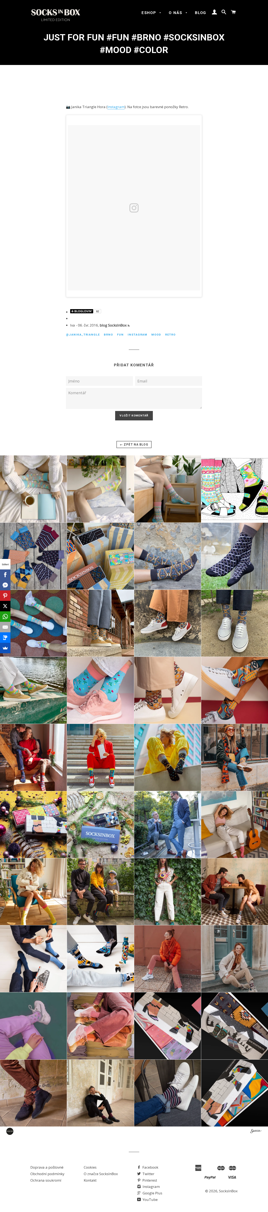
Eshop (150, 12)
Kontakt (90, 1180)
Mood (156, 334)
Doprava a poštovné (46, 1167)
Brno (108, 334)
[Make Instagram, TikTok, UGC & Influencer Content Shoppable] (256, 1131)
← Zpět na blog (134, 444)
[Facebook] (5, 574)
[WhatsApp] (5, 616)
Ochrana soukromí (45, 1180)
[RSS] (129, 325)
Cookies (90, 1167)
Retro (170, 334)
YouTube (150, 1199)
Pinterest (149, 1180)
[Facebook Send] (5, 585)
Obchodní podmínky (47, 1173)
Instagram (116, 106)
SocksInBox (228, 1191)
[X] (5, 606)
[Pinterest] (5, 595)
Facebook (150, 1167)
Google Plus (152, 1193)
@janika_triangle (83, 334)
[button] (33, 488)
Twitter (148, 1173)
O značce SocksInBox (101, 1173)
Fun (120, 334)
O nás (176, 12)
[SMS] (5, 637)
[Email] (5, 627)
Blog (200, 12)
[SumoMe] (5, 648)
